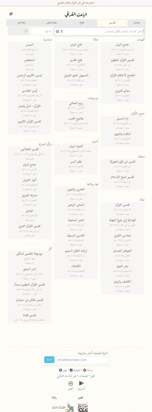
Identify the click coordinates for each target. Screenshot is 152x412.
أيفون (70, 386)
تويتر (65, 370)
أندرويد (81, 386)
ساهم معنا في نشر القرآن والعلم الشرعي (76, 3)
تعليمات (83, 376)
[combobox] (99, 31)
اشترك (49, 359)
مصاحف (51, 23)
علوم (82, 23)
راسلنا (90, 370)
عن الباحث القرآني (66, 376)
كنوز (93, 376)
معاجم (21, 23)
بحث (136, 23)
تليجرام (77, 370)
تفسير (112, 23)
